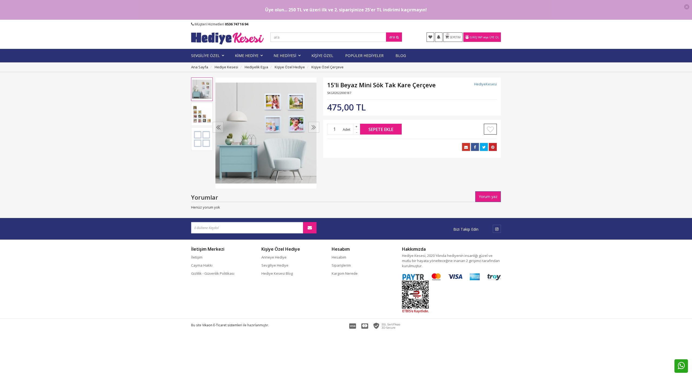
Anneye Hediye (274, 257)
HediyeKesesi (485, 84)
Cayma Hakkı (201, 265)
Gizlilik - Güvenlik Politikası (212, 273)
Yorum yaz (488, 196)
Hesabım (339, 257)
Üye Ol (494, 37)
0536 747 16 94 (236, 24)
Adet (346, 129)
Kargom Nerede (345, 273)
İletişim (196, 257)
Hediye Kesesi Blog (277, 273)
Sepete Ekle (380, 129)
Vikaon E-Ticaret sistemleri (222, 325)
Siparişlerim (341, 265)
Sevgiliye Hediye (274, 265)
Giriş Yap (476, 37)
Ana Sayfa (199, 67)
